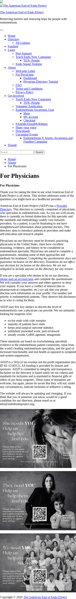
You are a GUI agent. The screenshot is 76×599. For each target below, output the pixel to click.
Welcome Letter (25, 71)
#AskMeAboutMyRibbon (32, 124)
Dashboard (30, 78)
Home (11, 35)
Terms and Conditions (29, 88)
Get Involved (16, 95)
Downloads (23, 131)
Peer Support (24, 53)
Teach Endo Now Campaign (33, 57)
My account (30, 117)
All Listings (23, 42)
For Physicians (25, 74)
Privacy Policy (25, 92)
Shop (26, 113)
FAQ (19, 85)
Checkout (29, 120)
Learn (11, 50)
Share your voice (26, 127)
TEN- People (31, 60)
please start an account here (17, 279)
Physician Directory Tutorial (40, 81)
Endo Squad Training (29, 64)
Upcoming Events (27, 134)
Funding (13, 46)
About (12, 67)
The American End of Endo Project (21, 12)
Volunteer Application (29, 106)
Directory (13, 39)
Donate (12, 145)
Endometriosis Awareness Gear (35, 109)
